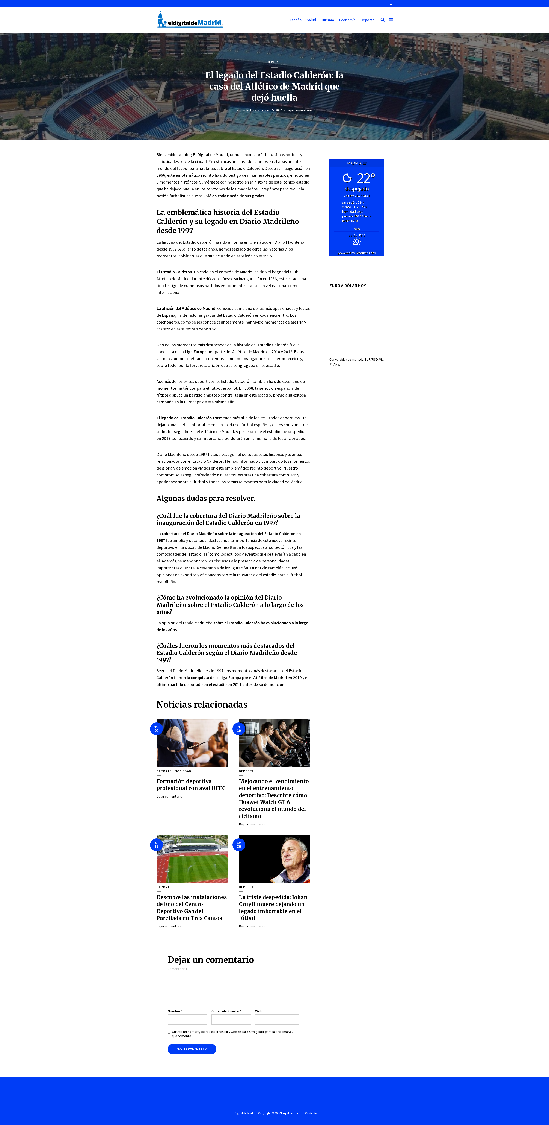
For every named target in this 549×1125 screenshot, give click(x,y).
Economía (347, 19)
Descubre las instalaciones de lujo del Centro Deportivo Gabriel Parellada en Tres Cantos (192, 907)
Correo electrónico (226, 1011)
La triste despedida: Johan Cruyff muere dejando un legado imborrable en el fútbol (273, 907)
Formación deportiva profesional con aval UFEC (191, 785)
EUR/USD (371, 359)
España (296, 19)
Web (258, 1011)
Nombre (175, 1011)
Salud (311, 19)
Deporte (367, 19)
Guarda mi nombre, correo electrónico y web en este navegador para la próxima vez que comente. (232, 1033)
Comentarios (177, 969)
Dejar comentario (299, 110)
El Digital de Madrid (244, 1113)
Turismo (327, 19)
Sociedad (183, 771)
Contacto (311, 1113)
